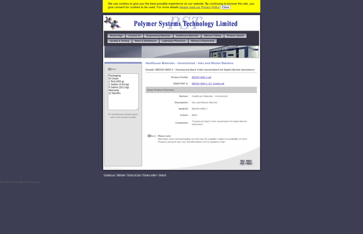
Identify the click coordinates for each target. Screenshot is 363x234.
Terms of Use (134, 175)
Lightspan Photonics (173, 41)
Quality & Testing (119, 41)
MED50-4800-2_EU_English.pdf (208, 83)
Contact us (109, 175)
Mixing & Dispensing (202, 41)
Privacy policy (150, 175)
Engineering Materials (158, 35)
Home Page (116, 35)
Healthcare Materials (187, 35)
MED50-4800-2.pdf (201, 77)
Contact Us (134, 35)
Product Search (235, 35)
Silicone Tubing (212, 35)
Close (225, 7)
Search (162, 175)
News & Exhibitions (146, 41)
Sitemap (121, 175)
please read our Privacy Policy (199, 7)
